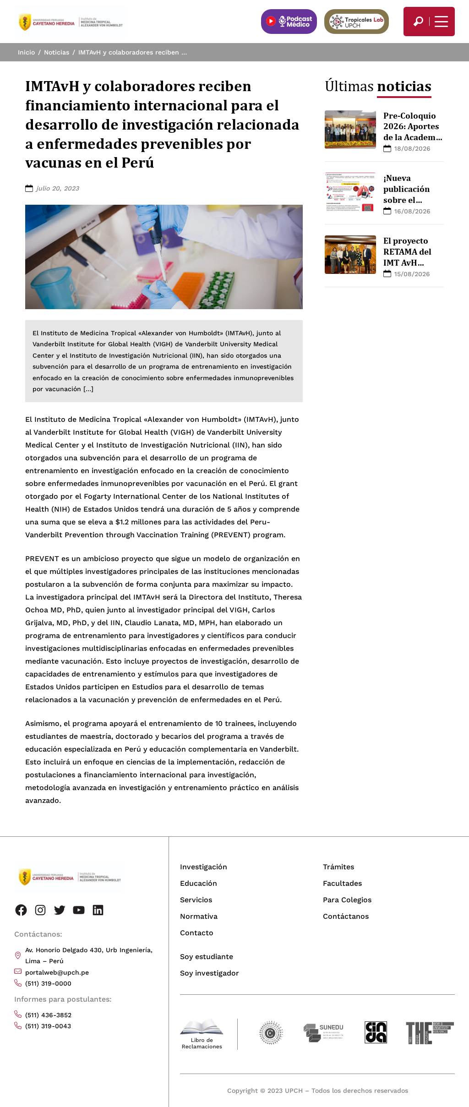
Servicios (196, 899)
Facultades (342, 883)
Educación (198, 883)
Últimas (378, 85)
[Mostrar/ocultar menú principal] (440, 22)
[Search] (418, 22)
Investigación (203, 866)
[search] (418, 22)
